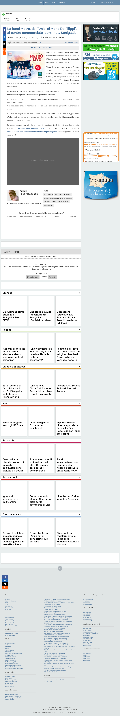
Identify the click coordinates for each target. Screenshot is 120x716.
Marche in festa (87, 628)
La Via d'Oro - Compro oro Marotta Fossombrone (58, 624)
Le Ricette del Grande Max (13, 620)
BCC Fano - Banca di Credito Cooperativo (56, 619)
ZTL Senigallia (48, 681)
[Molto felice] (71, 222)
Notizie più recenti (10, 643)
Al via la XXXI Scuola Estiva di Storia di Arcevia (68, 388)
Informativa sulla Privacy (80, 712)
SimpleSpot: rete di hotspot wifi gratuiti (54, 614)
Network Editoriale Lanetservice (14, 668)
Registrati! (52, 277)
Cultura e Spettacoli (10, 601)
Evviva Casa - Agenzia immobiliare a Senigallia (57, 618)
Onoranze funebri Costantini (52, 604)
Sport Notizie (86, 656)
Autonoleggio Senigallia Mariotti (52, 606)
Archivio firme (9, 655)
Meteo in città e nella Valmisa (13, 696)
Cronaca (7, 599)
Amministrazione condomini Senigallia (54, 628)
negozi (60, 201)
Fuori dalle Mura (9, 607)
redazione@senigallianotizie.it (13, 653)
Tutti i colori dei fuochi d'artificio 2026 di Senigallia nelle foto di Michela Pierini (12, 391)
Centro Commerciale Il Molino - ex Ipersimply (58, 198)
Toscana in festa (87, 642)
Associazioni (8, 606)
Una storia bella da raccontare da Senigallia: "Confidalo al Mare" (40, 316)
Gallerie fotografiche (11, 680)
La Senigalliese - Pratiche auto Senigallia (55, 638)
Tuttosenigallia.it (87, 604)
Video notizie (8, 685)
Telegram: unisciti (10, 658)
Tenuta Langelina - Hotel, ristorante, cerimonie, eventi (59, 640)
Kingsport (85, 655)
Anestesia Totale (10, 635)
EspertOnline (9, 624)
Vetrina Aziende (71, 42)
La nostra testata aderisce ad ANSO (54, 680)
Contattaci (8, 651)
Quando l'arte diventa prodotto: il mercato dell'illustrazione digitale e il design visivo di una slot (13, 466)
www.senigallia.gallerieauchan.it (31, 128)
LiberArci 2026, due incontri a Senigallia (68, 498)
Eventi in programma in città (13, 698)
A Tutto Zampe (9, 622)
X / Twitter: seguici (10, 662)
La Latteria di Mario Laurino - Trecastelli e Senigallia (58, 667)
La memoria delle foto (11, 626)
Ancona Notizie (87, 614)
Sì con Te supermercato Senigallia (53, 631)
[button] (93, 2)
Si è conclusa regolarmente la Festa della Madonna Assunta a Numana (68, 539)
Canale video (9, 683)
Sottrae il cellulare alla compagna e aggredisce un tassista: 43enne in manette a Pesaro (13, 539)
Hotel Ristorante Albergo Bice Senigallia (55, 658)
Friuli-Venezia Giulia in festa (90, 633)
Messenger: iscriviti (10, 660)
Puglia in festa (86, 640)
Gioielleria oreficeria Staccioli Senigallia (55, 670)
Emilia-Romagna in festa (89, 632)
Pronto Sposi (86, 658)
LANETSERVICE (45, 712)
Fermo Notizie (87, 617)
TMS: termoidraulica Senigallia (52, 601)
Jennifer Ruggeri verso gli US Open (13, 424)
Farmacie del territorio (11, 694)
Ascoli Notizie (86, 615)
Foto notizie (8, 678)
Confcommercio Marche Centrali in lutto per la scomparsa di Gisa (40, 500)
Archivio (7, 645)
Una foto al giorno (10, 676)
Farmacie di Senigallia (11, 663)
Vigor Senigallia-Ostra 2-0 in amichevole (39, 425)
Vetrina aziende (9, 650)
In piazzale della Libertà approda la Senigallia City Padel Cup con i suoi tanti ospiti (68, 428)
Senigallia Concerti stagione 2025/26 (54, 668)
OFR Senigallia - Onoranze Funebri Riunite (56, 643)
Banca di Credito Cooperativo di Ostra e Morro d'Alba (59, 602)
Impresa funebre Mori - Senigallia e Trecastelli (57, 633)
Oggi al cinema (9, 699)
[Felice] (56, 222)
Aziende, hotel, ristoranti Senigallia (53, 629)
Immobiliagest (86, 660)
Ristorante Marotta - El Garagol (53, 634)
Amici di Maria (48, 194)
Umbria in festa (87, 644)
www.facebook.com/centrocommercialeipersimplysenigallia (32, 132)
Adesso (18, 19)
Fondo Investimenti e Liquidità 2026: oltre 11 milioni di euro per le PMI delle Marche (41, 465)
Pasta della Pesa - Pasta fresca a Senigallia (56, 645)
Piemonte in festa (87, 638)
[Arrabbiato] (11, 222)
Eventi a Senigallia (10, 667)
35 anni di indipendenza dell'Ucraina (10, 499)
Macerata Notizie (87, 619)
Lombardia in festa (88, 637)
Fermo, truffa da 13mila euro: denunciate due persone (39, 537)
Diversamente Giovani (11, 633)
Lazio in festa (86, 635)
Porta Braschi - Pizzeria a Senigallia (54, 655)
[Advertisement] (101, 96)
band (55, 194)
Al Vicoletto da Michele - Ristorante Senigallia (56, 636)
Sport (6, 604)
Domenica (28, 19)
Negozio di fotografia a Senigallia (53, 641)
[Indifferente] (41, 222)
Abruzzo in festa (87, 630)
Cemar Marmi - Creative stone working (55, 611)
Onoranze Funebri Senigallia (13, 665)
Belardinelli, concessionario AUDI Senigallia (56, 626)
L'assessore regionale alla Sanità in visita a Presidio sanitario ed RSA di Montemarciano (67, 318)
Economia (8, 609)
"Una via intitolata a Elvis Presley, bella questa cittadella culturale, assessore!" (41, 354)
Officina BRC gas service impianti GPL (55, 653)
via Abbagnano (48, 205)
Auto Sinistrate (87, 653)
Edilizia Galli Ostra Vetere (51, 609)
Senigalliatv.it (86, 601)
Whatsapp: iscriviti (10, 656)
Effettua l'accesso (32, 277)
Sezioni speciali (9, 686)
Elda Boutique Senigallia (50, 672)
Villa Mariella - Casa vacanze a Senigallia (55, 656)
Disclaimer (64, 712)
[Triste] (26, 222)
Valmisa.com (86, 602)
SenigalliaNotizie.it (88, 599)
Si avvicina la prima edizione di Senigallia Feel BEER (13, 316)
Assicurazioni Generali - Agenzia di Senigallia (56, 607)
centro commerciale (65, 194)
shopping (66, 201)
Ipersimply (47, 201)
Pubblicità (70, 712)
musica (54, 201)
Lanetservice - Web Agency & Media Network (57, 599)
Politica (7, 602)
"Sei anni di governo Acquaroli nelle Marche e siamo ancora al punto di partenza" (14, 354)
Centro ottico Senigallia (50, 613)
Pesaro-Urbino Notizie (89, 620)
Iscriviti (7, 648)
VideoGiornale (9, 619)
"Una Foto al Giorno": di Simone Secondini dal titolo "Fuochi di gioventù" (41, 389)
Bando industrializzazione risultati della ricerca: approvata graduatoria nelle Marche (67, 466)
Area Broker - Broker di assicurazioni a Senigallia (58, 616)
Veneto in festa (87, 645)
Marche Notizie (87, 612)
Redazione (8, 646)
